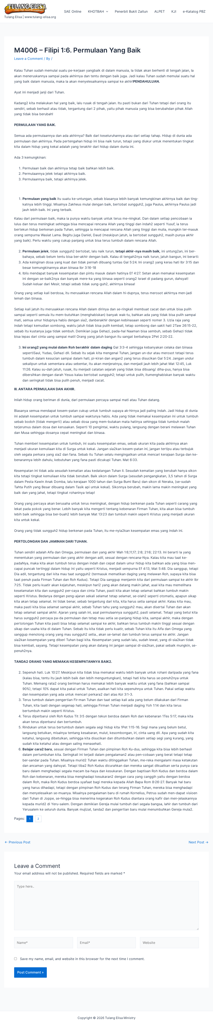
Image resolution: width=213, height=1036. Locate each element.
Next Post (198, 842)
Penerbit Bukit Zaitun (131, 11)
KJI (173, 11)
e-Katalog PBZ (194, 11)
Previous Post (17, 842)
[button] (106, 11)
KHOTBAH (96, 11)
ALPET (159, 11)
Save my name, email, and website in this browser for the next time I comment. (82, 959)
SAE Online (72, 11)
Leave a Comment (28, 58)
